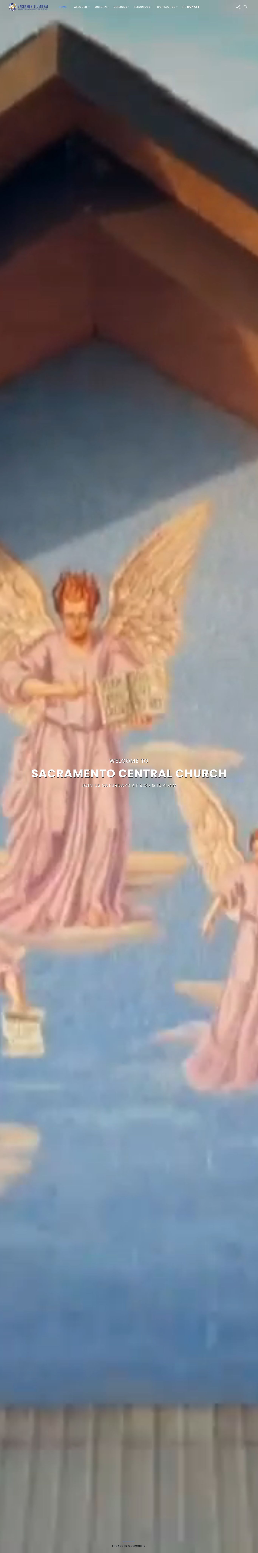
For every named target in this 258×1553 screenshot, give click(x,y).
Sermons (120, 7)
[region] (129, 776)
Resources (142, 7)
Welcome (81, 7)
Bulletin (100, 7)
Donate (193, 7)
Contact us (166, 7)
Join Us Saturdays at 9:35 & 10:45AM (129, 785)
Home (63, 7)
